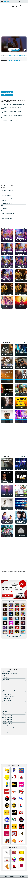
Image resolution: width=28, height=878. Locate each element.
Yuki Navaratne (12, 58)
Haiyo (3, 216)
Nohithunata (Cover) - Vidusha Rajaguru (12, 115)
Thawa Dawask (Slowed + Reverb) (10, 211)
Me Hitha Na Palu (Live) (7, 190)
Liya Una (4, 200)
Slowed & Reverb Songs (14, 60)
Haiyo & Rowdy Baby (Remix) (9, 213)
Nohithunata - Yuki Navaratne (9, 120)
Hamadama (5, 208)
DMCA (17, 876)
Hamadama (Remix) (7, 203)
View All (23, 186)
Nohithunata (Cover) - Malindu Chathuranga (13, 104)
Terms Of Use (21, 876)
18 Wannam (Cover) (7, 198)
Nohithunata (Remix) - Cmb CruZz (10, 117)
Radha (3, 193)
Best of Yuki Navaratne (7, 218)
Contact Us (6, 876)
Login (22, 1)
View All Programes (13, 636)
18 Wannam (5, 205)
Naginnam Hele (5, 221)
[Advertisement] (14, 21)
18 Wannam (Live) (6, 195)
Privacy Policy (12, 876)
